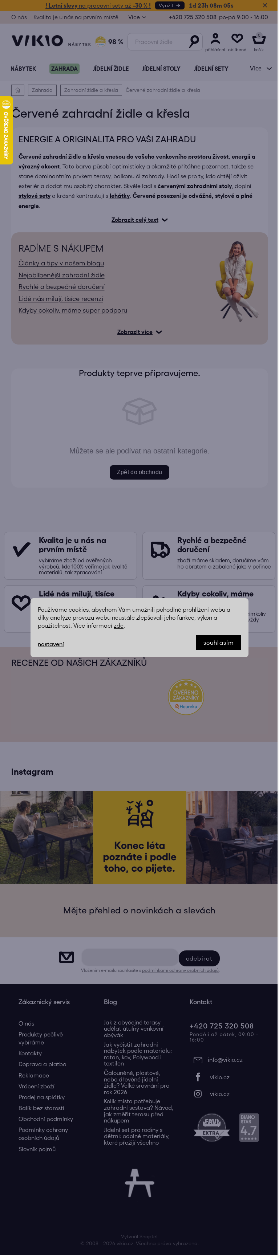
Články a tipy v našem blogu (58, 263)
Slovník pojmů (34, 1149)
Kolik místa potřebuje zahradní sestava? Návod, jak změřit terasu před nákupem (136, 1111)
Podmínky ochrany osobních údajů (40, 1133)
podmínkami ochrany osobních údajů (178, 970)
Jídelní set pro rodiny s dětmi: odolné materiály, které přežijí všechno (134, 1136)
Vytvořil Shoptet (136, 1236)
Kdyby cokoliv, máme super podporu (70, 310)
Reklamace (31, 1075)
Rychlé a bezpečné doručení (59, 286)
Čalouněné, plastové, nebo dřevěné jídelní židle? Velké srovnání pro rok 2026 (134, 1082)
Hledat (191, 41)
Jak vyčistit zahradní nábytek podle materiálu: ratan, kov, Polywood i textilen (135, 1054)
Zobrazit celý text (132, 219)
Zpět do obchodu (136, 472)
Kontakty (27, 1053)
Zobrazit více (132, 332)
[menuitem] (20, 68)
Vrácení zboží (34, 1086)
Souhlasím (216, 642)
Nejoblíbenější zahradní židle (59, 275)
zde (116, 625)
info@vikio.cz (222, 1059)
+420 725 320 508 (190, 17)
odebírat (196, 958)
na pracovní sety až (95, 5)
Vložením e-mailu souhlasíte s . (147, 970)
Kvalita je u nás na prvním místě (73, 17)
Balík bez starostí (38, 1108)
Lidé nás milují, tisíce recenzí (58, 298)
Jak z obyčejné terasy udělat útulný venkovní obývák (131, 1028)
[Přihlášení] (212, 42)
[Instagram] (222, 1093)
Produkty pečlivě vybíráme (38, 1038)
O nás (16, 17)
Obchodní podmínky (43, 1119)
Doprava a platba (40, 1064)
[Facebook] (222, 1077)
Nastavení (48, 644)
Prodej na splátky (39, 1097)
